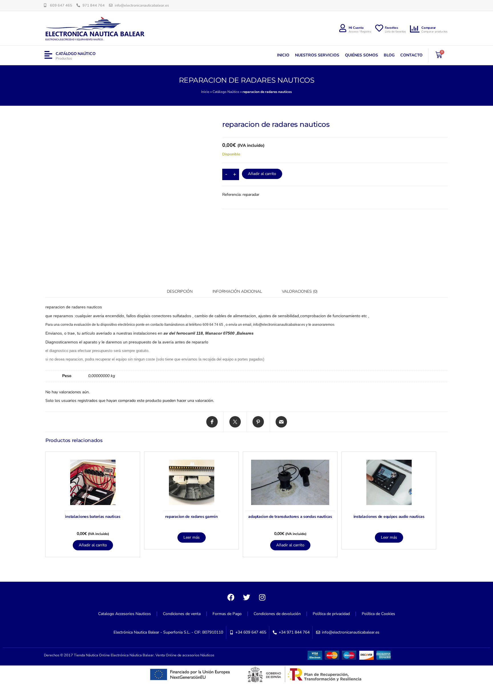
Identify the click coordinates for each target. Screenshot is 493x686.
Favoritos (391, 28)
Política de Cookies (378, 613)
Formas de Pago (227, 613)
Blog (389, 55)
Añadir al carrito (262, 173)
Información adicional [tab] (237, 291)
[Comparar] (415, 29)
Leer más (191, 537)
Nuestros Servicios (317, 55)
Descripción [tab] (180, 291)
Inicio (283, 55)
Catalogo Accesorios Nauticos (124, 613)
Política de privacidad (331, 613)
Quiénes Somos (361, 55)
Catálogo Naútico (76, 53)
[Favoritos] (379, 28)
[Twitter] (246, 597)
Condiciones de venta (182, 613)
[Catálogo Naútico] (48, 55)
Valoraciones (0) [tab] (300, 291)
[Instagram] (262, 597)
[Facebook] (231, 597)
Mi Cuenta (356, 28)
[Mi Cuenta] (343, 28)
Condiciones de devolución (277, 613)
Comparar (428, 28)
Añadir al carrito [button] (93, 545)
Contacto (411, 55)
